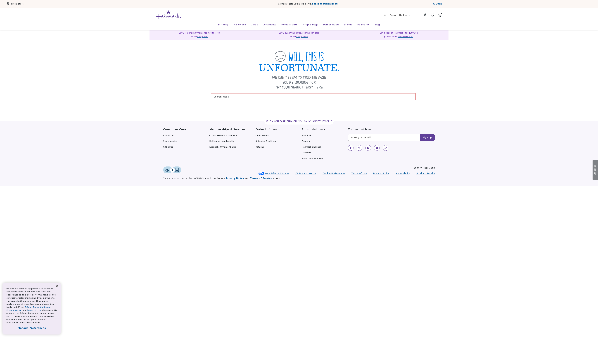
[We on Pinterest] (359, 148)
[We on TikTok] (385, 148)
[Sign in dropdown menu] (425, 15)
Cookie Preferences (334, 173)
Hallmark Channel (311, 147)
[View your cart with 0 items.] (440, 15)
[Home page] (168, 15)
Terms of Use (359, 173)
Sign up (427, 138)
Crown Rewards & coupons (223, 135)
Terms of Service (261, 178)
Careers (306, 141)
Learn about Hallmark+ (326, 4)
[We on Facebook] (351, 148)
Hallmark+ (307, 153)
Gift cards (168, 147)
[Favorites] (432, 15)
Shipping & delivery (266, 141)
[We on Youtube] (377, 148)
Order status (262, 135)
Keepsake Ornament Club (222, 147)
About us (306, 135)
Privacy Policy (381, 173)
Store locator (170, 141)
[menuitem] (223, 25)
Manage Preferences (32, 328)
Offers (439, 4)
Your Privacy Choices (277, 173)
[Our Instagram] (368, 148)
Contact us (169, 135)
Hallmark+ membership (222, 141)
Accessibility (403, 173)
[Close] (57, 286)
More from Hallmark (312, 159)
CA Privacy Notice (305, 173)
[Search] (385, 15)
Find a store (17, 4)
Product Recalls (425, 173)
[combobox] (403, 15)
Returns (260, 147)
